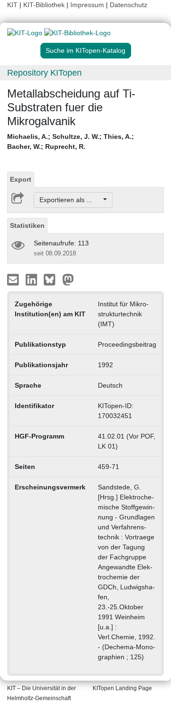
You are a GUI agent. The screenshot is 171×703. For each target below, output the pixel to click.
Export (20, 179)
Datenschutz (128, 5)
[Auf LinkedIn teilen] (32, 279)
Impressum (87, 5)
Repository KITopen (44, 73)
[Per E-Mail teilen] (14, 279)
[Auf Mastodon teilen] (68, 279)
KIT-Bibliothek (44, 5)
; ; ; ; (70, 141)
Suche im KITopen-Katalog (85, 50)
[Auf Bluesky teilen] (52, 279)
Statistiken (27, 225)
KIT (12, 5)
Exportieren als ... (70, 200)
